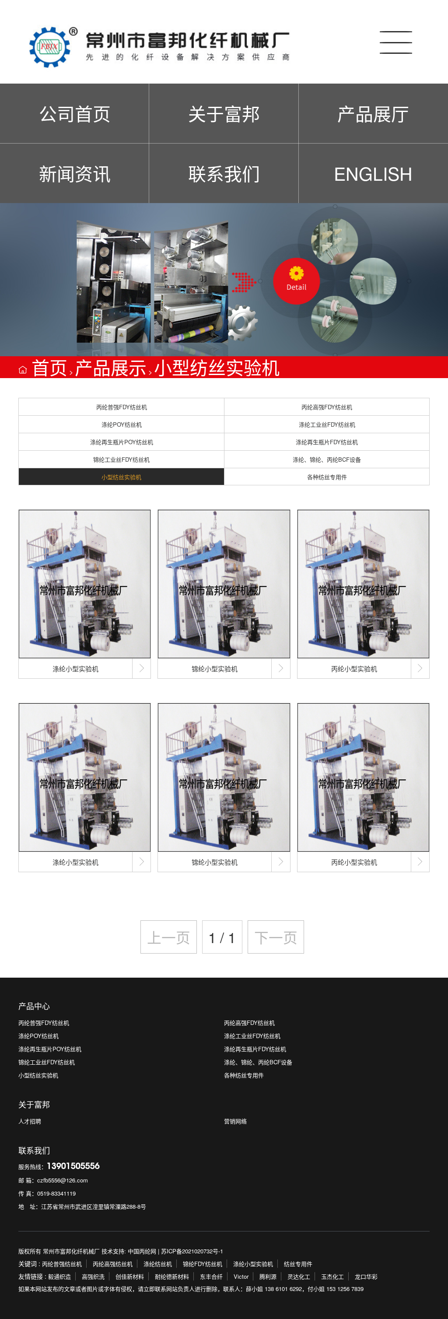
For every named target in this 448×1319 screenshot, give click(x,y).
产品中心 (34, 1005)
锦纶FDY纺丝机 (202, 1263)
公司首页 (75, 113)
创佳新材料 (130, 1276)
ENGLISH (373, 173)
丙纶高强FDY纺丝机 (326, 407)
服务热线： (59, 1166)
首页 (49, 367)
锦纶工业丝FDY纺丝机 (121, 459)
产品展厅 (373, 113)
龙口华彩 (366, 1276)
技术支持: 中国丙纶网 (129, 1251)
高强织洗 (93, 1276)
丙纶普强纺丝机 (62, 1263)
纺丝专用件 (298, 1263)
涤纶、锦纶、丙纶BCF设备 (327, 459)
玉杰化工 (332, 1276)
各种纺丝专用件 (327, 477)
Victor (241, 1276)
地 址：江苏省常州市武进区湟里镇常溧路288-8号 (82, 1206)
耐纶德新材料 (172, 1276)
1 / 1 (222, 936)
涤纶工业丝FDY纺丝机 (327, 424)
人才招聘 (29, 1121)
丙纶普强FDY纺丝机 (121, 407)
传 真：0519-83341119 (47, 1193)
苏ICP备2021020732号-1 (192, 1251)
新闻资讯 (75, 173)
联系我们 (224, 173)
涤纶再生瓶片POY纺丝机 (121, 442)
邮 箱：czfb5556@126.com (53, 1180)
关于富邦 (224, 113)
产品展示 (111, 367)
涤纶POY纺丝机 (122, 424)
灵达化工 (298, 1276)
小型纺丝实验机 (217, 367)
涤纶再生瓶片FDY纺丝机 (327, 442)
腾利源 (267, 1276)
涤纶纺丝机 (158, 1263)
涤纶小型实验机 (253, 1263)
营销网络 (235, 1121)
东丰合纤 (211, 1276)
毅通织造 (59, 1276)
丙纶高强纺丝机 (113, 1263)
